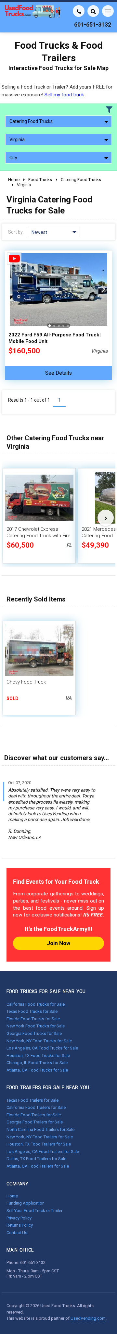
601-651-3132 (33, 1262)
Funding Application (25, 1203)
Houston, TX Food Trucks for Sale (38, 1055)
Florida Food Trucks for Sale (33, 1018)
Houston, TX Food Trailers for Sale (38, 1144)
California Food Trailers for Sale (36, 1107)
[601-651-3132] (78, 11)
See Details (58, 373)
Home (12, 1196)
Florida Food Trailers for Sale (33, 1114)
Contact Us (16, 1232)
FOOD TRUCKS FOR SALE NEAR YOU (45, 991)
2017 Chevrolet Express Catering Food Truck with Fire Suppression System (38, 535)
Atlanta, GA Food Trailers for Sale (37, 1166)
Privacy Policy (19, 1218)
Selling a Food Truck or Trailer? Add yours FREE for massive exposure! (57, 90)
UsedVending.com (88, 1318)
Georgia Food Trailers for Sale (34, 1122)
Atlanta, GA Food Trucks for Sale (37, 1070)
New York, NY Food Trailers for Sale (39, 1136)
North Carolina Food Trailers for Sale (40, 1129)
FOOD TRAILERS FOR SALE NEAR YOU (47, 1087)
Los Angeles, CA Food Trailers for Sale (42, 1151)
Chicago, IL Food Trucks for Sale (37, 1062)
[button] (103, 289)
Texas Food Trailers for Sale (32, 1100)
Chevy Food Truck (26, 682)
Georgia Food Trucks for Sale (34, 1033)
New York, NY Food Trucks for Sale (39, 1040)
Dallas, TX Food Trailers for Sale (36, 1158)
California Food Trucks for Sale (35, 1004)
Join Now (58, 943)
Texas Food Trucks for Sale (32, 1011)
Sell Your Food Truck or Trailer (34, 1210)
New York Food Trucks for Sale (35, 1026)
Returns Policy (19, 1225)
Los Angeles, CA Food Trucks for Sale (42, 1048)
